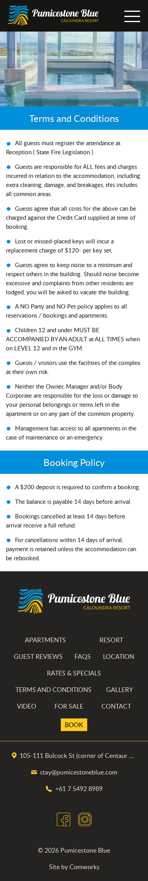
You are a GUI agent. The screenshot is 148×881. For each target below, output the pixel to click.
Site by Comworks (74, 866)
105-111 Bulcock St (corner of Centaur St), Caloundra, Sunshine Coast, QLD (78, 755)
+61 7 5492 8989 (79, 788)
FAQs (83, 656)
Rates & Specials (74, 673)
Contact (116, 706)
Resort (111, 640)
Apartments (45, 640)
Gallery (119, 689)
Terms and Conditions (53, 689)
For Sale (68, 706)
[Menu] (132, 16)
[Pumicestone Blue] (53, 16)
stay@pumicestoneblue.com (78, 772)
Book (74, 724)
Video (26, 706)
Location (118, 656)
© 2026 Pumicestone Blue (74, 850)
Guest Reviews (38, 656)
